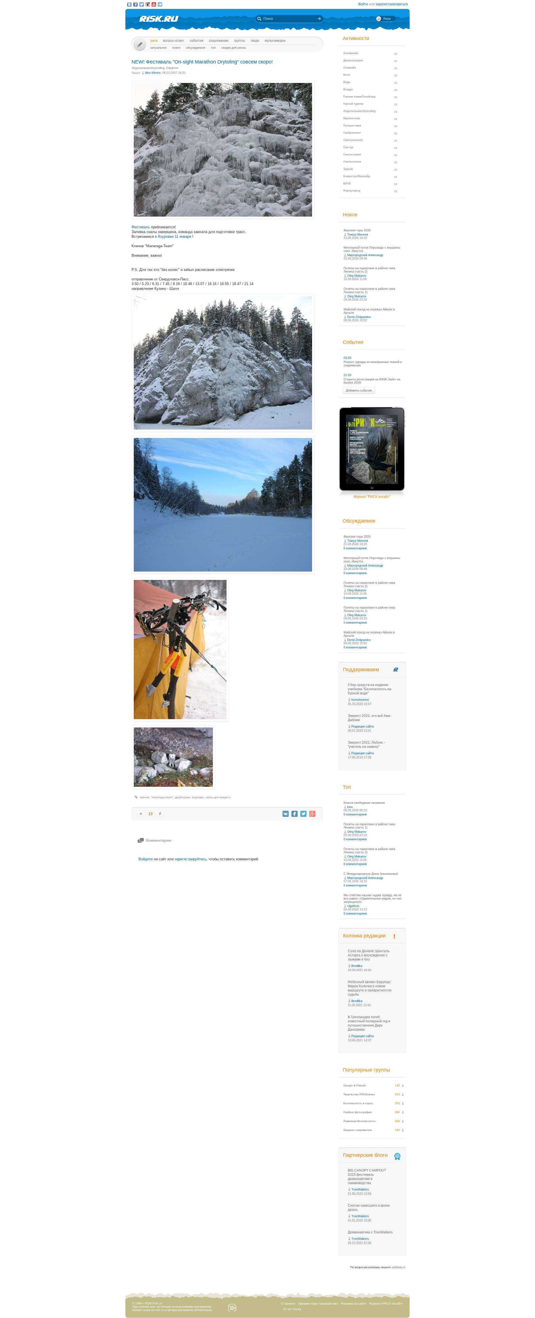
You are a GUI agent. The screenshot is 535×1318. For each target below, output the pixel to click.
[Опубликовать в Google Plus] (312, 814)
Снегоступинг (352, 154)
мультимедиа (275, 41)
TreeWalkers (360, 1189)
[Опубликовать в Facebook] (294, 814)
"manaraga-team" (162, 797)
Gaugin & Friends (354, 1085)
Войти (363, 4)
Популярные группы (366, 1070)
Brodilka (356, 965)
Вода (346, 82)
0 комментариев (355, 548)
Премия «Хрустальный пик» (318, 1303)
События (196, 41)
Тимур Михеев (357, 234)
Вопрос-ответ (173, 41)
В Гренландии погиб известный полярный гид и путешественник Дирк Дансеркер (369, 1023)
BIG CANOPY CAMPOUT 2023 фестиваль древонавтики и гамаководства (367, 1176)
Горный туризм (353, 103)
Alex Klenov (152, 72)
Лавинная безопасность (359, 1121)
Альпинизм (350, 53)
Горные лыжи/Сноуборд (359, 96)
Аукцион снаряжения (357, 1129)
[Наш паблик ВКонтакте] (129, 4)
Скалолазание (353, 139)
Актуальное (158, 47)
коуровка (198, 797)
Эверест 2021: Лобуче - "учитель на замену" (366, 745)
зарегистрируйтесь (190, 859)
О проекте (288, 1303)
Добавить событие (359, 390)
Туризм (348, 168)
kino (350, 807)
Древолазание (353, 60)
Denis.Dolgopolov (359, 317)
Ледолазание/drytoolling (148, 68)
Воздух (348, 89)
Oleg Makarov (356, 275)
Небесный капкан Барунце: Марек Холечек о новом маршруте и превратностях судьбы (369, 988)
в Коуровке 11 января (173, 236)
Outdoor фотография (357, 1112)
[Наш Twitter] (141, 4)
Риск (153, 41)
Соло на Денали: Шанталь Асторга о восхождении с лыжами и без (369, 955)
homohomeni (360, 699)
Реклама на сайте (353, 1303)
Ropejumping (351, 190)
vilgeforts (353, 906)
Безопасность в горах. (358, 1103)
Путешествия (352, 125)
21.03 (347, 375)
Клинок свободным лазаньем (364, 802)
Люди (255, 41)
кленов (144, 797)
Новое (176, 47)
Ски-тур (348, 147)
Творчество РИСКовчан (359, 1094)
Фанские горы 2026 (357, 230)
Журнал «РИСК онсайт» (386, 1303)
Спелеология (352, 161)
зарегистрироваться (392, 4)
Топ (213, 47)
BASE (347, 183)
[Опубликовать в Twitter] (303, 814)
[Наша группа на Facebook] (135, 4)
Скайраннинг (352, 132)
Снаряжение (218, 41)
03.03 (347, 357)
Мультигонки (351, 118)
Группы (239, 41)
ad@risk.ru (398, 1267)
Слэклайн (349, 67)
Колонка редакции (364, 936)
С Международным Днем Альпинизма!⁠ (371, 873)
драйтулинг (182, 797)
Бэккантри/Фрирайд (356, 176)
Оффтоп (172, 68)
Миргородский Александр (365, 255)
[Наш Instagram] (147, 4)
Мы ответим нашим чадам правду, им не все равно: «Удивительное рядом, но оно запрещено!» (373, 898)
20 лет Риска (292, 1309)
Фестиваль (141, 227)
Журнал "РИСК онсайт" (372, 497)
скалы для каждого (217, 797)
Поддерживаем (361, 669)
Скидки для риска (233, 47)
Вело (346, 74)
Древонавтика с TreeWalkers (370, 1232)
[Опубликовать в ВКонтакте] (286, 814)
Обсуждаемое (195, 47)
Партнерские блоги (365, 1155)
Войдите (145, 859)
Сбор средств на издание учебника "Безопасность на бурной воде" (369, 689)
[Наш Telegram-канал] (160, 4)
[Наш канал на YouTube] (154, 4)
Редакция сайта (362, 726)
